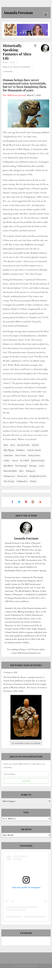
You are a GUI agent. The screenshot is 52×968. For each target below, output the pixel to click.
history (17, 67)
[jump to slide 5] (31, 33)
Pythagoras (30, 471)
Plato (21, 471)
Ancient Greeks (23, 445)
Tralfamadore (22, 481)
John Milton (8, 466)
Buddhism (20, 450)
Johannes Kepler (38, 460)
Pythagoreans (9, 476)
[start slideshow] (17, 33)
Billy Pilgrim (9, 450)
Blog (5, 67)
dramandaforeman (43, 916)
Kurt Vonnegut (21, 466)
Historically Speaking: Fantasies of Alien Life (17, 51)
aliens (12, 445)
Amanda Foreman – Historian (19, 916)
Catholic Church (34, 450)
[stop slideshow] (34, 33)
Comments (8, 71)
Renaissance (22, 476)
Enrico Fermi (20, 455)
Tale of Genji (9, 481)
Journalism (25, 67)
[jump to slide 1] (20, 33)
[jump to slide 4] (28, 33)
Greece (15, 460)
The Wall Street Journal (14, 95)
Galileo (7, 460)
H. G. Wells (24, 460)
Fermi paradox (34, 455)
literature (33, 466)
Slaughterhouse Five (38, 476)
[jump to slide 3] (26, 33)
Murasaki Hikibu (10, 471)
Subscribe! (26, 781)
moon (41, 466)
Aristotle (35, 445)
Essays (10, 67)
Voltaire (33, 481)
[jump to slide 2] (23, 33)
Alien (6, 445)
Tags (26, 812)
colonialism (8, 455)
